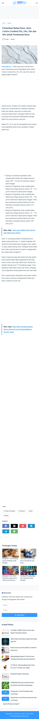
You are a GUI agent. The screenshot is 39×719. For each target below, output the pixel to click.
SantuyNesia (6, 67)
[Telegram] (5, 531)
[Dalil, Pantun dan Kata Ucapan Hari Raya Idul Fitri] (5, 641)
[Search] (37, 3)
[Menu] (3, 3)
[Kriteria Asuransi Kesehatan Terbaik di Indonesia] (5, 650)
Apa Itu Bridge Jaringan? (11, 704)
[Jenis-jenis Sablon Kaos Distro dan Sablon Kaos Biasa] (28, 553)
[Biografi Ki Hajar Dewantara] (5, 676)
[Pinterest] (22, 526)
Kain (30, 511)
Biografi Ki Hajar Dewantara (20, 674)
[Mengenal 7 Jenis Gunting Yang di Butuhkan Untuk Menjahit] (10, 553)
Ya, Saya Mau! (19, 615)
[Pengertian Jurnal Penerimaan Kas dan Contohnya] (5, 699)
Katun (6, 515)
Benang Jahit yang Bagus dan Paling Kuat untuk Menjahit (27, 578)
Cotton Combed (9, 511)
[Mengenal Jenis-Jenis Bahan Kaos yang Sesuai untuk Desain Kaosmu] (10, 570)
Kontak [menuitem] (23, 713)
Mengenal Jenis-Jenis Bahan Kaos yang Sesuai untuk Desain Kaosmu (9, 578)
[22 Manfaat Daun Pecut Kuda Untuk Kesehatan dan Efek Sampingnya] (5, 685)
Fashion (21, 511)
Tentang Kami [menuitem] (9, 713)
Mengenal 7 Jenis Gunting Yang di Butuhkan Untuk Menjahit (10, 561)
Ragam (12, 39)
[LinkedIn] (31, 526)
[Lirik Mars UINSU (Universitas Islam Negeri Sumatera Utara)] (5, 633)
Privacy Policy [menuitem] (30, 713)
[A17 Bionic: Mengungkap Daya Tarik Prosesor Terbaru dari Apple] (5, 668)
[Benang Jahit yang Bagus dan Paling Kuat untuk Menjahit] (28, 570)
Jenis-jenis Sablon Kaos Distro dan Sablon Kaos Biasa (27, 561)
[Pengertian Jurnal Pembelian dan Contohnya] (5, 692)
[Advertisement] (20, 13)
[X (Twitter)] (14, 526)
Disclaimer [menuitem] (17, 713)
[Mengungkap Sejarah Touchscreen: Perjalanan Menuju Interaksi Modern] (5, 659)
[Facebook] (5, 526)
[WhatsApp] (14, 531)
